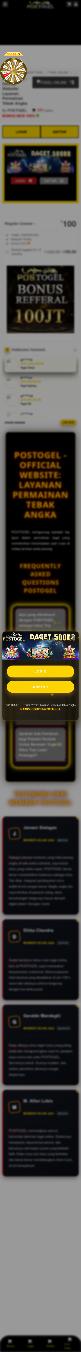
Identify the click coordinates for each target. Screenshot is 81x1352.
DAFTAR (40, 687)
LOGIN (41, 671)
